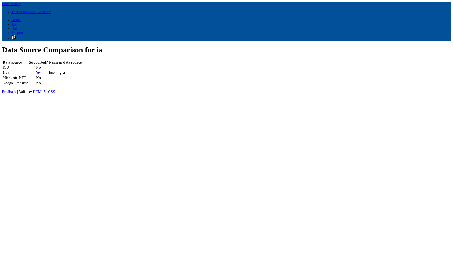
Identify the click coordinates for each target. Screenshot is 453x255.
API (14, 24)
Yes (38, 73)
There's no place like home (31, 12)
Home (16, 20)
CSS (51, 92)
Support (17, 33)
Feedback (9, 92)
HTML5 (39, 92)
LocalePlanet (11, 4)
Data (14, 28)
